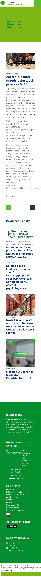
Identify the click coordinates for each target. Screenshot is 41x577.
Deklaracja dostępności (15, 494)
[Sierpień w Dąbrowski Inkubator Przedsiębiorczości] (20, 353)
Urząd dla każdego (13, 497)
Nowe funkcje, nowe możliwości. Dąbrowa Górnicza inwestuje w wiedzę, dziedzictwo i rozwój (20, 326)
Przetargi (9, 502)
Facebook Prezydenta (14, 510)
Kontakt (9, 500)
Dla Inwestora (21, 241)
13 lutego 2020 (12, 74)
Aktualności (10, 241)
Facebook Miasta (12, 507)
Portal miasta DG (12, 505)
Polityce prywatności (6, 570)
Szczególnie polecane (26, 244)
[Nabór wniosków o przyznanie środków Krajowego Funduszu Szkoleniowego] (20, 234)
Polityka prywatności (14, 492)
